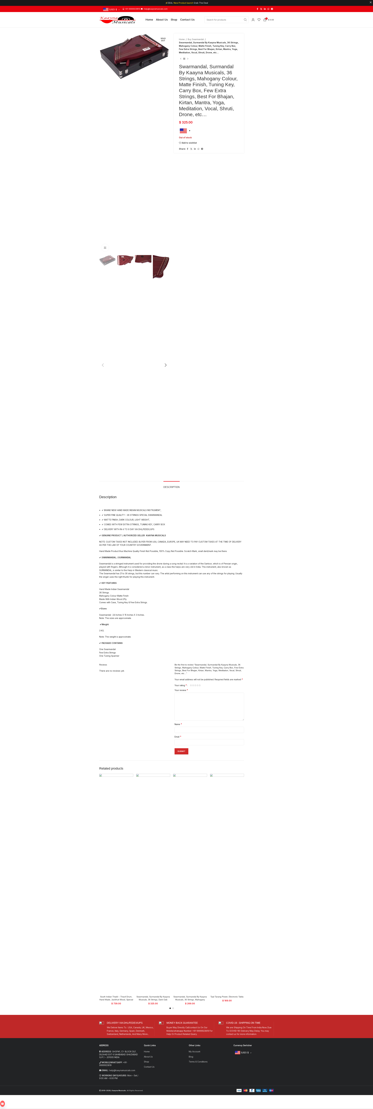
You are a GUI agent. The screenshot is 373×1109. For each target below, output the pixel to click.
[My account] (253, 20)
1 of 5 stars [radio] (191, 685)
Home (182, 39)
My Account (194, 1051)
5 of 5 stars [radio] (200, 685)
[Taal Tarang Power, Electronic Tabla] (227, 884)
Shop (146, 1061)
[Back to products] (184, 59)
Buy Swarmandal (196, 39)
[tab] (171, 485)
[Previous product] (180, 59)
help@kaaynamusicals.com (122, 1070)
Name (178, 724)
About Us (148, 1056)
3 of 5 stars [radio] (195, 685)
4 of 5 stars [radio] (197, 685)
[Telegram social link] (272, 9)
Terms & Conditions (198, 1061)
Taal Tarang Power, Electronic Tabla (226, 997)
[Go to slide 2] (173, 1008)
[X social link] (261, 9)
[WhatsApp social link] (268, 9)
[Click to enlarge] (105, 247)
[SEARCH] (245, 19)
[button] (103, 365)
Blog (191, 1056)
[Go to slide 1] (170, 1008)
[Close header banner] (370, 2)
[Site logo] (117, 19)
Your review (181, 690)
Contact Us (149, 1067)
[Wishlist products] (259, 20)
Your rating (181, 685)
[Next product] (188, 59)
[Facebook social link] (257, 9)
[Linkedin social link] (265, 9)
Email (178, 736)
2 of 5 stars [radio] (193, 685)
